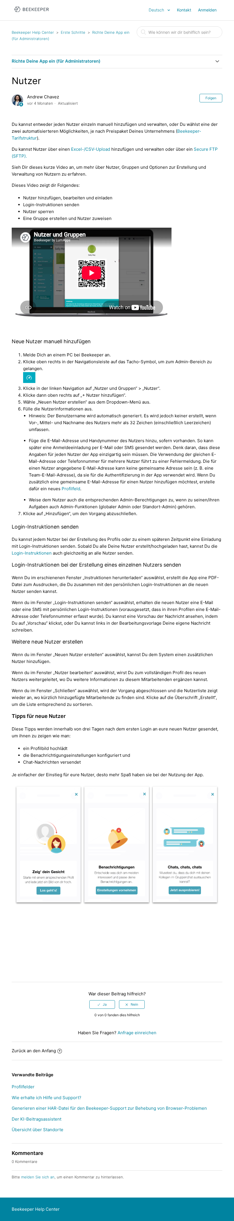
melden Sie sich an (38, 1177)
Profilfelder (23, 1086)
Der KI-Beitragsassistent (36, 1119)
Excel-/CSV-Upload (90, 149)
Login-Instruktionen (32, 553)
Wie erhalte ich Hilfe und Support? (46, 1097)
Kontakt (184, 9)
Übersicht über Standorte (37, 1129)
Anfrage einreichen (137, 1032)
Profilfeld (71, 488)
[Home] (31, 13)
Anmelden (207, 9)
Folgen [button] (210, 98)
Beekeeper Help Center (33, 32)
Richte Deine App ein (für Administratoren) (56, 61)
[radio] (102, 1004)
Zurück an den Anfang (34, 1050)
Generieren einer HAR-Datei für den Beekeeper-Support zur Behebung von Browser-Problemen (109, 1108)
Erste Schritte (73, 32)
